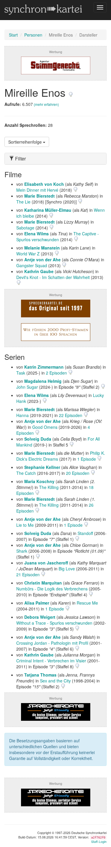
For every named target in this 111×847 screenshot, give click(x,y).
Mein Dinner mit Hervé (37, 190)
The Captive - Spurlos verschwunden (57, 236)
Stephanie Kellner (42, 467)
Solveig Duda (37, 439)
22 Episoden (71, 415)
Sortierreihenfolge (25, 142)
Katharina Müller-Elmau (47, 210)
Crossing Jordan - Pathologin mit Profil (52, 643)
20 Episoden (78, 473)
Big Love (67, 569)
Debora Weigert (39, 617)
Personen (33, 35)
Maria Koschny (39, 481)
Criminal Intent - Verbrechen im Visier (51, 661)
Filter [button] (20, 158)
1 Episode (87, 459)
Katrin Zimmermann (44, 367)
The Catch (26, 473)
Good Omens (44, 427)
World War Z (28, 254)
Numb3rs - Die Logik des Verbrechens (52, 589)
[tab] (55, 158)
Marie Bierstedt (39, 196)
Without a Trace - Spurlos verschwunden (54, 623)
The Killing (49, 487)
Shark (21, 551)
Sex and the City (55, 681)
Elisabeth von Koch (44, 184)
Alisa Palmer (36, 603)
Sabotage (25, 228)
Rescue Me (87, 603)
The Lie (23, 202)
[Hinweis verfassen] (70, 92)
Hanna (22, 415)
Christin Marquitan (43, 583)
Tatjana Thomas (40, 675)
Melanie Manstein (42, 248)
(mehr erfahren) (46, 104)
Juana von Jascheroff (46, 563)
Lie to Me (25, 525)
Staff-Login (99, 841)
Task (20, 373)
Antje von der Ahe (42, 259)
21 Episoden (28, 574)
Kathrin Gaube (39, 271)
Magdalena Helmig (43, 381)
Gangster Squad (31, 265)
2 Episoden (57, 373)
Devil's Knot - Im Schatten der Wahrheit (53, 277)
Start (13, 35)
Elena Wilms (36, 234)
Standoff (85, 533)
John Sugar (27, 387)
